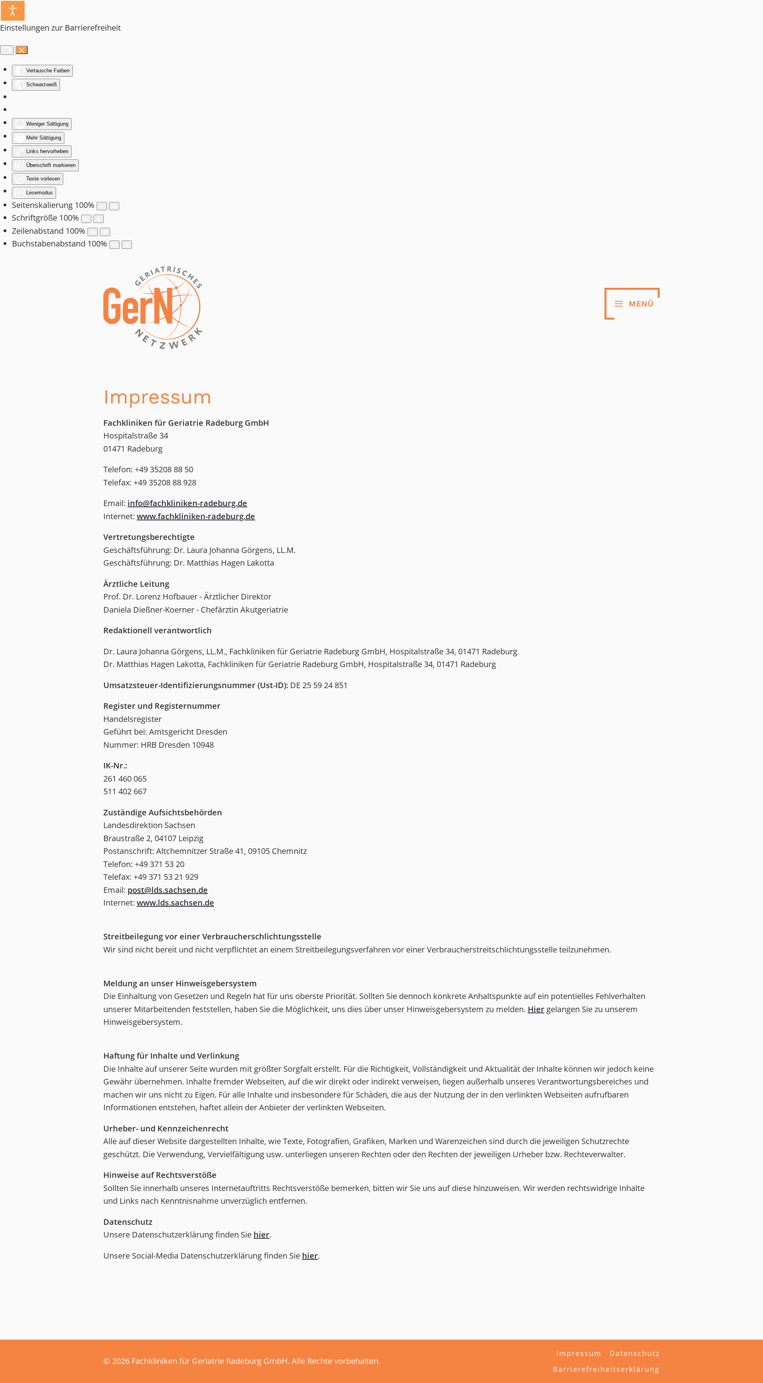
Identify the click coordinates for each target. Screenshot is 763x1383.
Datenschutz (635, 1353)
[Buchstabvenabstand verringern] (114, 245)
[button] (632, 304)
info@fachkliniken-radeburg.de (187, 503)
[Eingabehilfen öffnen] (12, 10)
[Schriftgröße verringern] (86, 219)
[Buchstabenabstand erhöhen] (127, 245)
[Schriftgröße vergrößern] (98, 219)
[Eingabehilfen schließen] (21, 50)
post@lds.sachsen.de (168, 889)
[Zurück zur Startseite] (153, 303)
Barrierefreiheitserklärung (606, 1369)
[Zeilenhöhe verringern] (92, 232)
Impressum (579, 1353)
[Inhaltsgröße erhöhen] (114, 206)
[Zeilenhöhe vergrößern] (105, 232)
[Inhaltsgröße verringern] (102, 206)
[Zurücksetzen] (7, 50)
